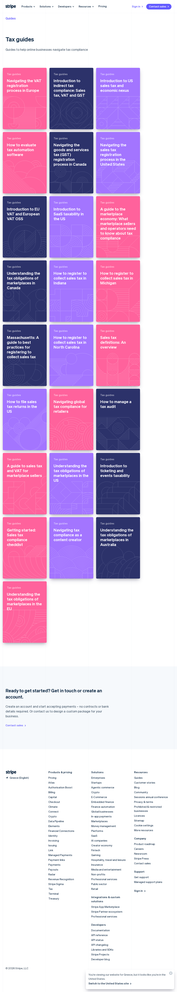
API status (97, 940)
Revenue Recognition (61, 879)
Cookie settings (143, 825)
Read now (13, 123)
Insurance (97, 864)
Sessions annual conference (151, 797)
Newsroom (140, 853)
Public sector (99, 884)
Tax (50, 889)
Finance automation (103, 806)
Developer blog (100, 959)
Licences (139, 815)
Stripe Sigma (56, 884)
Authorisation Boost (60, 787)
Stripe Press (141, 858)
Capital (52, 797)
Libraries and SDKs (102, 949)
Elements (54, 826)
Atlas (51, 782)
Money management (103, 826)
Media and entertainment (106, 869)
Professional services (104, 879)
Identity (53, 835)
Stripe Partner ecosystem (106, 911)
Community (141, 792)
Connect (53, 811)
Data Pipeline (56, 821)
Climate (53, 806)
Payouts (53, 869)
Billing (51, 792)
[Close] (170, 974)
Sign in (136, 6)
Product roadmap (144, 844)
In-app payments (101, 816)
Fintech (95, 850)
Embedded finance (102, 802)
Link (50, 850)
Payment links (56, 860)
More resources (143, 830)
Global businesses (102, 811)
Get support (141, 877)
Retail (94, 889)
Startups (96, 782)
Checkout (54, 802)
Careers (139, 849)
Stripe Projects (100, 954)
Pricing (102, 6)
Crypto (52, 816)
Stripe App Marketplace (105, 906)
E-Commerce (99, 797)
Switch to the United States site (108, 983)
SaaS (94, 835)
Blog (136, 787)
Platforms (97, 831)
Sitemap (139, 820)
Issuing (52, 845)
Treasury (53, 898)
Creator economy (101, 845)
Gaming (95, 855)
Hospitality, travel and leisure (108, 860)
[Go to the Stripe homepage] (9, 772)
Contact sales (157, 6)
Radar (51, 874)
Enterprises (98, 777)
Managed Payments (60, 855)
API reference (99, 935)
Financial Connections (61, 831)
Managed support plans (148, 882)
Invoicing (53, 840)
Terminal (53, 893)
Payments (54, 864)
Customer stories (144, 782)
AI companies (99, 840)
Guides (11, 18)
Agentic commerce (102, 787)
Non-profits (98, 874)
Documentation (100, 930)
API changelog (99, 944)
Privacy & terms (143, 802)
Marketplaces (99, 821)
